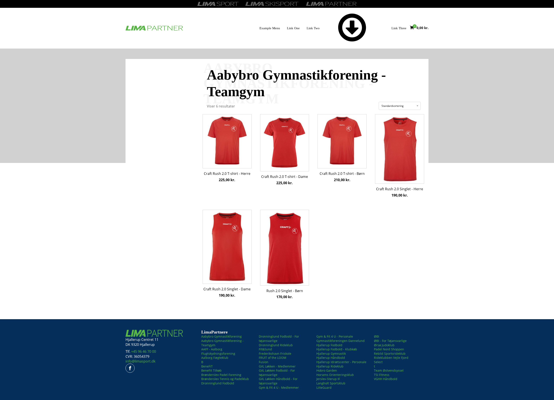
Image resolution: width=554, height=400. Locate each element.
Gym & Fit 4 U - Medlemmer (279, 387)
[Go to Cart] (413, 28)
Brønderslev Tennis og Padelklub (225, 379)
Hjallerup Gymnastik (331, 353)
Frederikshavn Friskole (275, 353)
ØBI (376, 336)
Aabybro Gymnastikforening (221, 336)
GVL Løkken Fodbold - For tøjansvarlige (277, 372)
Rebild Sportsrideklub (390, 353)
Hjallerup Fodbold (329, 345)
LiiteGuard (324, 387)
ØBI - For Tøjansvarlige (390, 341)
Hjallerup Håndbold (330, 358)
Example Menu (269, 28)
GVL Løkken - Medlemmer (277, 366)
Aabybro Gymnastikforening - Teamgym (222, 343)
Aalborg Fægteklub (214, 358)
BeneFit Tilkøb (211, 370)
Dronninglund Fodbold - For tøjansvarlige (279, 338)
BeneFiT (207, 366)
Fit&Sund (265, 349)
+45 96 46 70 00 (143, 351)
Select (378, 362)
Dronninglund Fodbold (217, 383)
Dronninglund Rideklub (276, 345)
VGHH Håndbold (385, 379)
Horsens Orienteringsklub (335, 375)
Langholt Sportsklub (330, 383)
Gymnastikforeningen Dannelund (340, 341)
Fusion (263, 362)
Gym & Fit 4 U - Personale (334, 336)
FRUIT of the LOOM (272, 358)
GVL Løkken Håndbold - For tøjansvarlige (278, 381)
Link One (293, 28)
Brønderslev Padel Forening (221, 375)
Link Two (313, 28)
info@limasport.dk (140, 361)
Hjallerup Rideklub (329, 366)
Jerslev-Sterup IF (328, 379)
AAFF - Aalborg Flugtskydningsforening (218, 351)
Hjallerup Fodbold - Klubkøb (336, 349)
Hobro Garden (326, 370)
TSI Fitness (381, 375)
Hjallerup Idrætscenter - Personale (341, 362)
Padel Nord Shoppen (389, 349)
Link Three (398, 28)
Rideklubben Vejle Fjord (391, 358)
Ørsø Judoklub (384, 345)
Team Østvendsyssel (389, 370)
